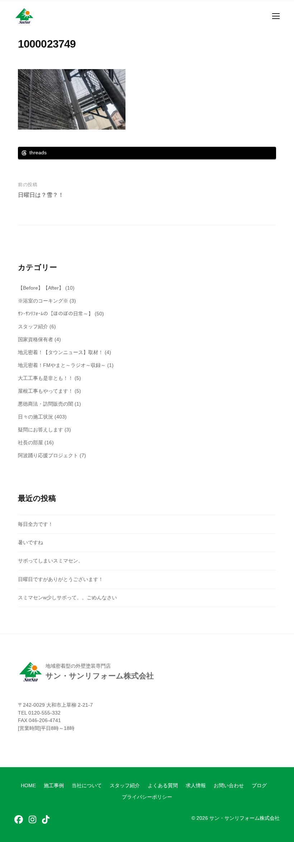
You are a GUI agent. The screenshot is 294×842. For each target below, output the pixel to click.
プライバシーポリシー (147, 797)
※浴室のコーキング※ (43, 301)
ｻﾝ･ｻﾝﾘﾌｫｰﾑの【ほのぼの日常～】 (55, 313)
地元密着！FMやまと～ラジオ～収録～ (62, 365)
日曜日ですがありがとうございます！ (60, 579)
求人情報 (196, 785)
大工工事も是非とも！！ (45, 378)
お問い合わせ (229, 785)
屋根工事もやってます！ (45, 391)
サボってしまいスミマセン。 (50, 560)
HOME (28, 785)
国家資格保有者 (35, 339)
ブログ (259, 785)
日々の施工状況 (35, 417)
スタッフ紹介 (33, 326)
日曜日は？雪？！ (41, 195)
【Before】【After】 (41, 288)
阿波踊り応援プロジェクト (48, 455)
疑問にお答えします (40, 429)
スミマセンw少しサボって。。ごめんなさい (67, 597)
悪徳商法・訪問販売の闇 (45, 404)
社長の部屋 (30, 442)
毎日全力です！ (35, 524)
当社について (87, 785)
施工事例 (54, 785)
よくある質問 (163, 785)
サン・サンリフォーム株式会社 (244, 818)
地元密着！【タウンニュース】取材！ (60, 352)
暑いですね (30, 542)
